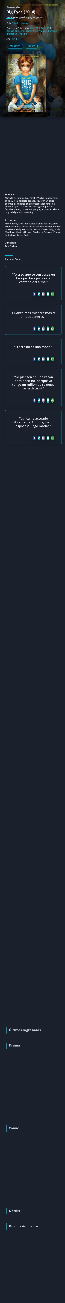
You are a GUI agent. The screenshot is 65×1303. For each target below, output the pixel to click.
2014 (14, 38)
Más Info (15, 46)
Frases (31, 46)
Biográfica (40, 30)
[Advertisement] (32, 149)
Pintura (23, 33)
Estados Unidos (20, 23)
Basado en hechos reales (19, 30)
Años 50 (34, 28)
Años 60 (45, 28)
